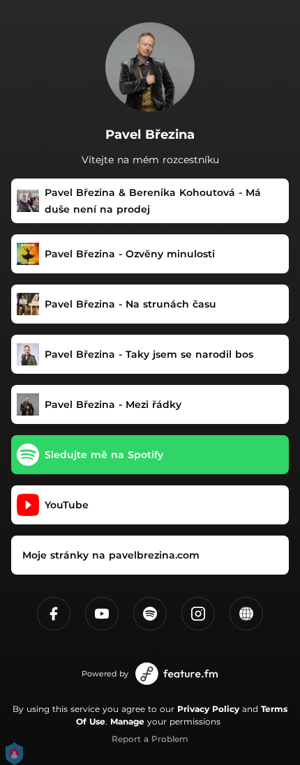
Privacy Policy (208, 709)
